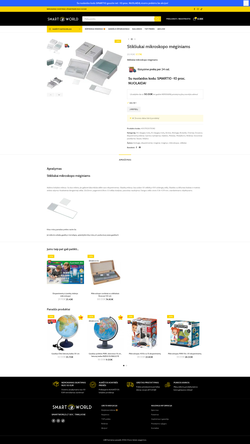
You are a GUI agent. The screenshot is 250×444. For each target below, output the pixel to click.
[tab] (125, 158)
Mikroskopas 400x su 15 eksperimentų (145, 353)
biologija (136, 143)
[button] (51, 95)
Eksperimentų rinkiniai (135, 136)
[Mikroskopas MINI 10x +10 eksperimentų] (184, 332)
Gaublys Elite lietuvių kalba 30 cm (65, 353)
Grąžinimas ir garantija (160, 419)
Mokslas (172, 136)
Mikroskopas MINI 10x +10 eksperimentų (184, 353)
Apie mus (155, 410)
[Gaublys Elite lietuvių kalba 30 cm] (65, 332)
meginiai (156, 143)
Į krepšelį (134, 109)
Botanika (183, 133)
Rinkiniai (189, 136)
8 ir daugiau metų (158, 133)
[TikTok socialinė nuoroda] (201, 9)
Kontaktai (155, 428)
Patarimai (155, 414)
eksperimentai (147, 143)
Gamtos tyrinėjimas (153, 136)
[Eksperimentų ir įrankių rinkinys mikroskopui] (65, 272)
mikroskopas (174, 143)
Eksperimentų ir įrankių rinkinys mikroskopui (65, 294)
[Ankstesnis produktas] (128, 39)
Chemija (191, 133)
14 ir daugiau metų (143, 133)
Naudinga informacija (161, 405)
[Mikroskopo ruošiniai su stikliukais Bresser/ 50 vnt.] (105, 272)
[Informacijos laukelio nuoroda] (69, 387)
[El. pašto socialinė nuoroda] (139, 147)
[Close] (246, 3)
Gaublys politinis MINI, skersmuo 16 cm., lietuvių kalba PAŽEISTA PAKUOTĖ (105, 354)
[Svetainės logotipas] (63, 18)
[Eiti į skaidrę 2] (126, 365)
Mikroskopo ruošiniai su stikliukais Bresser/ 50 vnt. (105, 294)
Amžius (168, 133)
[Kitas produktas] (134, 39)
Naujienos (105, 414)
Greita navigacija (109, 405)
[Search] (157, 19)
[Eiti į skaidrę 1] (123, 365)
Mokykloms (181, 136)
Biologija (175, 133)
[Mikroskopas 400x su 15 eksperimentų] (145, 332)
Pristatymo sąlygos (159, 423)
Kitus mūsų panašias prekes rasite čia (61, 229)
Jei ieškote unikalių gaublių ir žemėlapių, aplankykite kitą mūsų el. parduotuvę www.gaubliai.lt (83, 235)
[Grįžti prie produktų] (131, 39)
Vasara (139, 138)
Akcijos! (104, 428)
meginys (164, 143)
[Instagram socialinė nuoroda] (198, 9)
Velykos (145, 138)
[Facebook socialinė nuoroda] (194, 9)
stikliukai (183, 143)
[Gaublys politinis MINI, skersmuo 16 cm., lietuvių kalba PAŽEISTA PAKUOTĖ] (105, 332)
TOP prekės (106, 419)
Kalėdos (165, 136)
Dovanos (198, 133)
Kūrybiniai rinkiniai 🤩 (109, 410)
